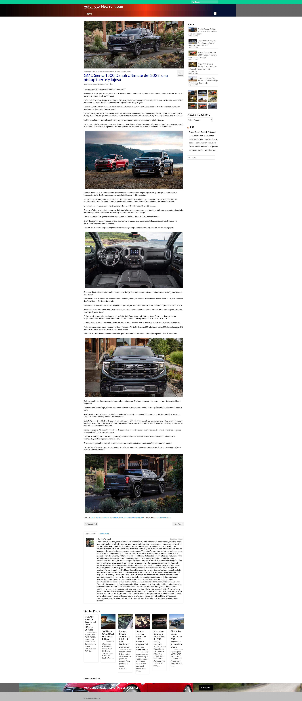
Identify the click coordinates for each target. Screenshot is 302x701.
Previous (86, 644)
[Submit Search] (192, 1)
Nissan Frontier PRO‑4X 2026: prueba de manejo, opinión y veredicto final (203, 54)
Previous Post (91, 524)
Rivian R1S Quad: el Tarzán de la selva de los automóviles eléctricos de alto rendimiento (203, 67)
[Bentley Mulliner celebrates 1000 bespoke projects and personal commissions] (125, 621)
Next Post (177, 524)
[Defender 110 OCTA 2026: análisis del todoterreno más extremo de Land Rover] (212, 99)
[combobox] (200, 119)
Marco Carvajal (91, 84)
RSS (192, 127)
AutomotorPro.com (163, 517)
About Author (90, 533)
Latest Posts (104, 533)
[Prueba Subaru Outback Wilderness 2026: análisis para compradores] (192, 93)
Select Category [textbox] (194, 120)
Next (182, 644)
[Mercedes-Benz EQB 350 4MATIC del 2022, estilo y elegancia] (142, 621)
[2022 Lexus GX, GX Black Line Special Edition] (91, 621)
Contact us (205, 687)
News (106, 84)
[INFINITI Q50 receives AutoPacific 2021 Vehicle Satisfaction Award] (176, 621)
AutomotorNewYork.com (103, 6)
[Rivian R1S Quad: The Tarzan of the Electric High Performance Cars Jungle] (202, 99)
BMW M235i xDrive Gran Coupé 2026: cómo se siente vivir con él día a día (202, 43)
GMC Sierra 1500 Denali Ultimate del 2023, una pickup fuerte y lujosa (117, 517)
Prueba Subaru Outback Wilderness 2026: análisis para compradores (203, 31)
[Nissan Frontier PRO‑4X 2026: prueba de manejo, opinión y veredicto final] (212, 93)
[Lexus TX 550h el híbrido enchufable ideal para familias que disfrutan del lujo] (212, 106)
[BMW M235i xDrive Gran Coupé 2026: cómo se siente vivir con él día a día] (202, 93)
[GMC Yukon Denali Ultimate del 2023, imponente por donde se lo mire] (159, 621)
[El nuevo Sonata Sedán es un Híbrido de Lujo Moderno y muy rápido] (108, 621)
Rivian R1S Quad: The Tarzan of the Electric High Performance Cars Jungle (203, 80)
